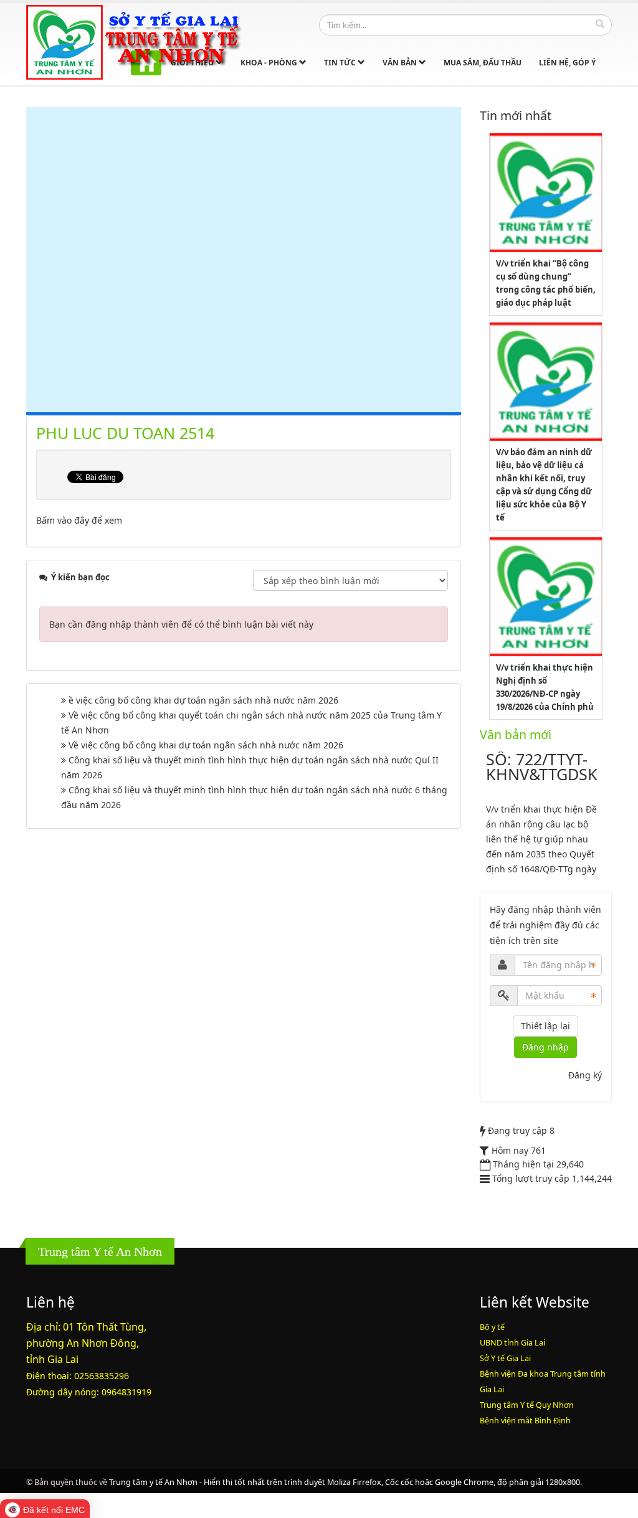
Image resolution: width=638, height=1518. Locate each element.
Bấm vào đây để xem (79, 520)
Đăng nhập (545, 1047)
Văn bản (401, 62)
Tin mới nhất (515, 115)
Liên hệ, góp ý (567, 62)
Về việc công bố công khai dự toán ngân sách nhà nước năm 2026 (206, 745)
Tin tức (341, 62)
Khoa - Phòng (269, 62)
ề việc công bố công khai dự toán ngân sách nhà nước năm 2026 (203, 700)
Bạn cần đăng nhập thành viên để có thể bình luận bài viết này (181, 624)
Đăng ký (585, 1075)
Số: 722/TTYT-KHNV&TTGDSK (542, 766)
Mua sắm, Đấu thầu (482, 62)
